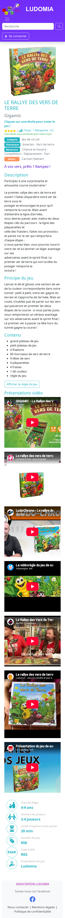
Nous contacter (18, 907)
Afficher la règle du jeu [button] (22, 384)
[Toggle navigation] (7, 19)
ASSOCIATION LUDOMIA (32, 884)
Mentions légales (43, 907)
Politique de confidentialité (32, 911)
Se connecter (18, 36)
